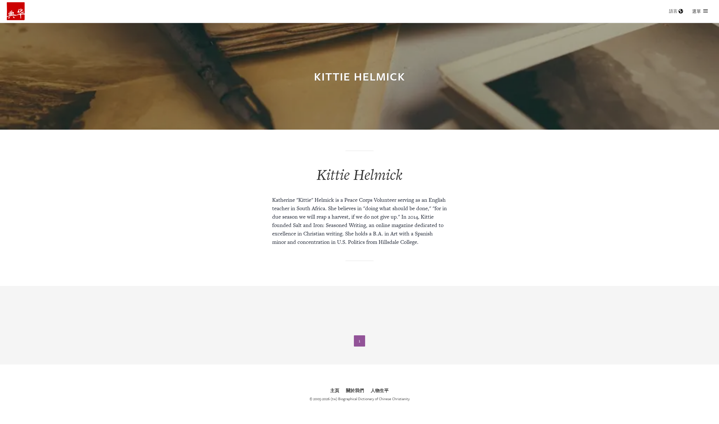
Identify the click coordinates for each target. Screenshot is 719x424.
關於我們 (355, 390)
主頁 (334, 390)
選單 (696, 11)
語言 (673, 11)
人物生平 (380, 390)
